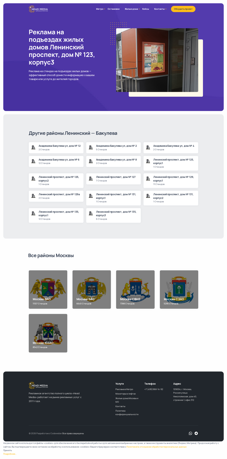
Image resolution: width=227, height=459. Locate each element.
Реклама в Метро (124, 389)
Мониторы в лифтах (125, 393)
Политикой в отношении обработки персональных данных (157, 446)
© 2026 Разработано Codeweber (45, 433)
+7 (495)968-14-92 (153, 389)
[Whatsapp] (190, 433)
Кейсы (145, 8)
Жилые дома (131, 8)
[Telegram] (196, 433)
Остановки (113, 8)
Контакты (159, 8)
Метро (99, 8)
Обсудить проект (183, 8)
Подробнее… (10, 453)
